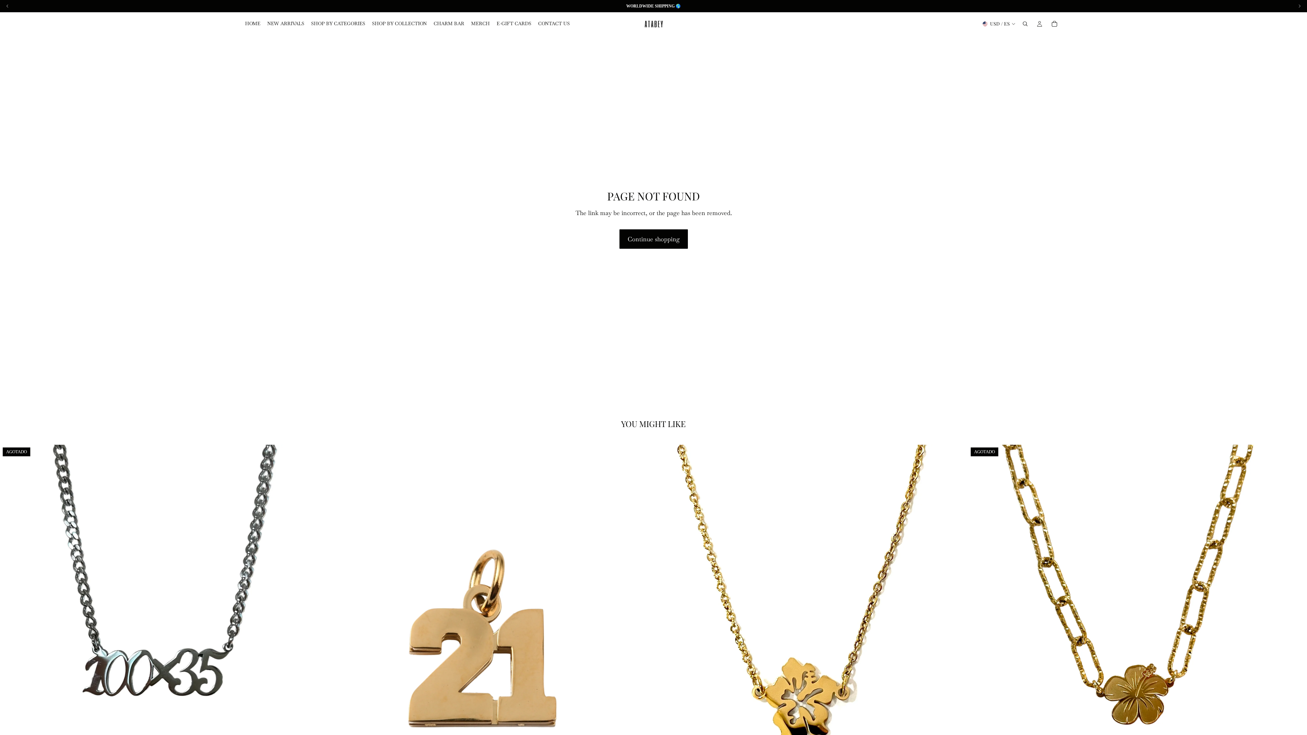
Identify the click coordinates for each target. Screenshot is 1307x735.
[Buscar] (1025, 23)
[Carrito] (1054, 23)
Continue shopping (654, 239)
